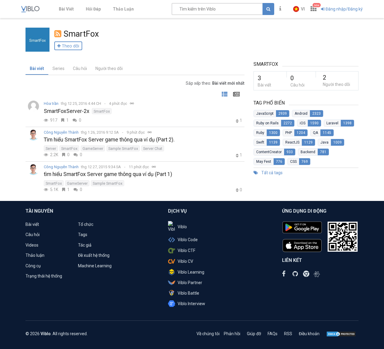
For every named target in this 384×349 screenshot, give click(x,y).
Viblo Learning (191, 272)
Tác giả (85, 245)
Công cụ (33, 265)
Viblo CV (185, 261)
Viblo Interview (191, 303)
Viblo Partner (190, 282)
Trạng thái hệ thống (44, 276)
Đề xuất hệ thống (94, 255)
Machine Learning (95, 265)
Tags (82, 234)
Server (51, 148)
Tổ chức (85, 224)
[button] (299, 9)
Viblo (182, 226)
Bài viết (37, 68)
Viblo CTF (186, 250)
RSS (288, 333)
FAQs (273, 333)
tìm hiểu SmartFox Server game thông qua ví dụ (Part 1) (108, 174)
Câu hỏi (80, 68)
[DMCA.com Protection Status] (341, 333)
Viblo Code (188, 239)
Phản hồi (232, 333)
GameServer (92, 148)
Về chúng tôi (208, 333)
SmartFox (102, 111)
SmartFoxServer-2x (66, 111)
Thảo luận (35, 255)
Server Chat (152, 148)
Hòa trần (51, 103)
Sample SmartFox (123, 148)
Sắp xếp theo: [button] (215, 83)
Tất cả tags (271, 172)
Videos (32, 245)
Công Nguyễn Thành (61, 132)
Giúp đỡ (254, 333)
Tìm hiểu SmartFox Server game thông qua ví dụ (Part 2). (109, 140)
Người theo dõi (109, 68)
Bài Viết (66, 9)
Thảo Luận (123, 9)
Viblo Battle (188, 293)
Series (58, 68)
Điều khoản (309, 333)
